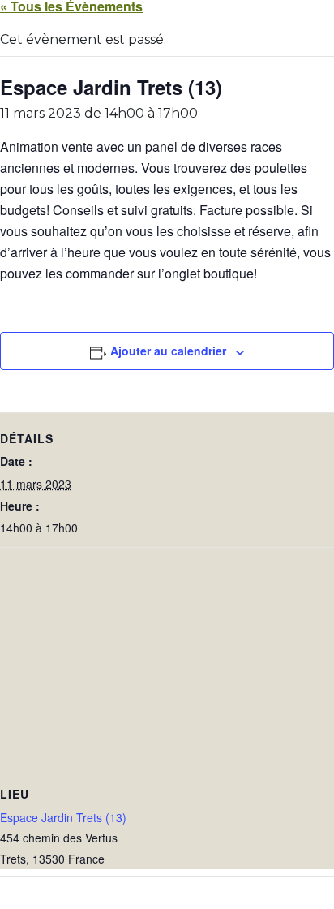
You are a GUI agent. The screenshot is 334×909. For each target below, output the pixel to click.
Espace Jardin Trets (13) (63, 817)
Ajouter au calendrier (168, 350)
